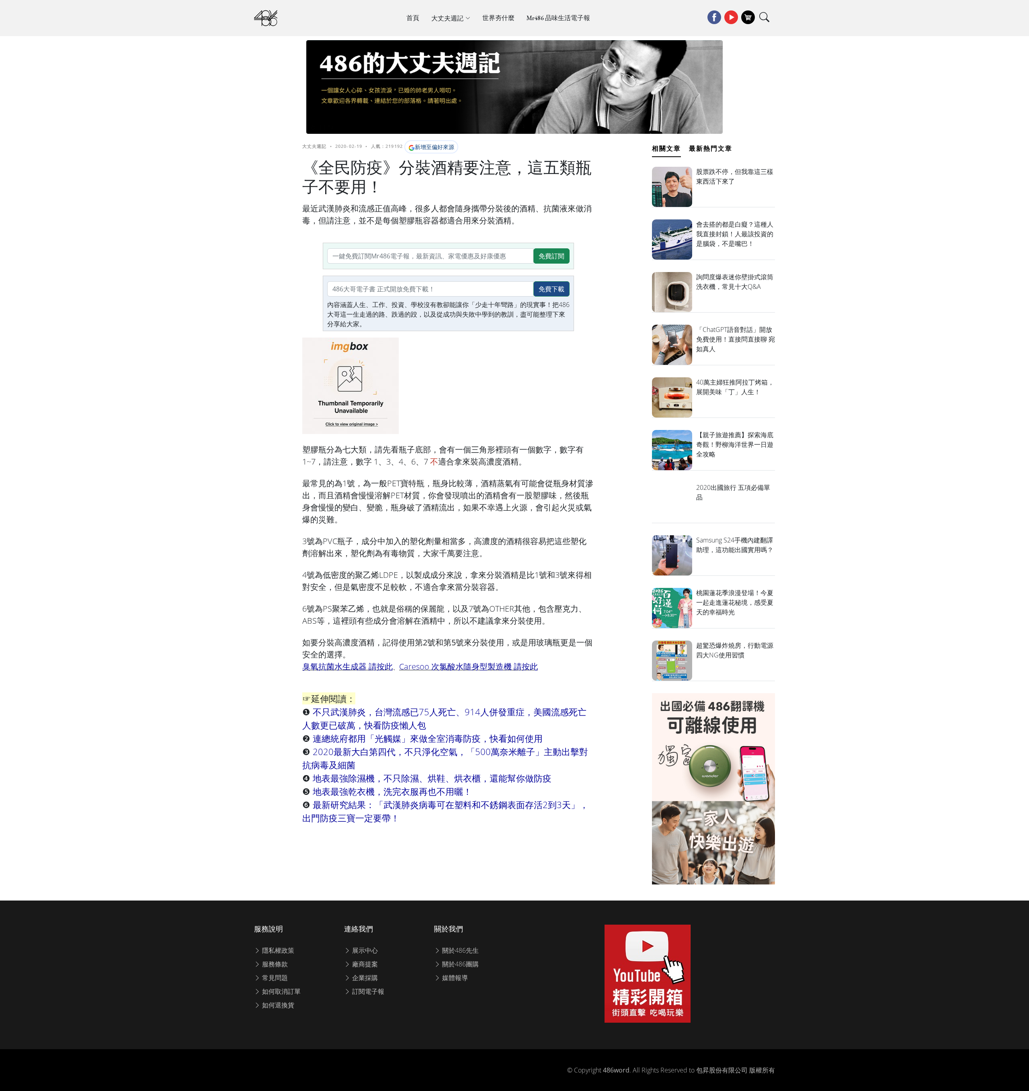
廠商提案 (364, 964)
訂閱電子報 (367, 991)
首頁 (412, 18)
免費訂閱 (551, 256)
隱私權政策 (277, 950)
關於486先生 (460, 950)
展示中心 (364, 950)
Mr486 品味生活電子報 (558, 18)
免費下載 (551, 289)
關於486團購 (460, 964)
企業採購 (364, 977)
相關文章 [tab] (666, 148)
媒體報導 (454, 977)
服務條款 (274, 964)
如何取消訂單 (280, 991)
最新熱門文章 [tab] (710, 148)
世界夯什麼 (498, 18)
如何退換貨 (277, 1005)
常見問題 (274, 977)
